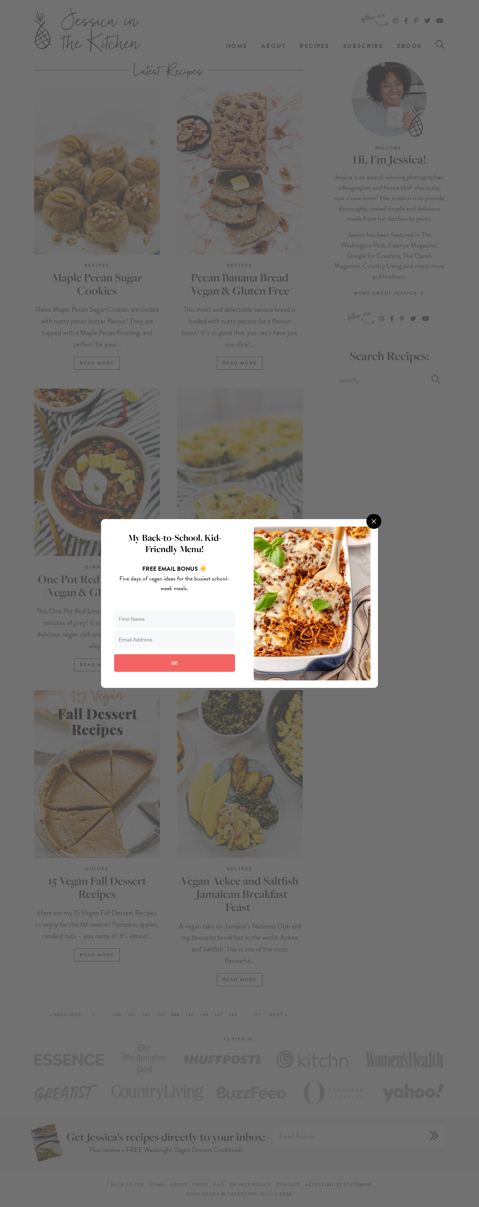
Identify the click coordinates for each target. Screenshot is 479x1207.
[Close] (373, 521)
